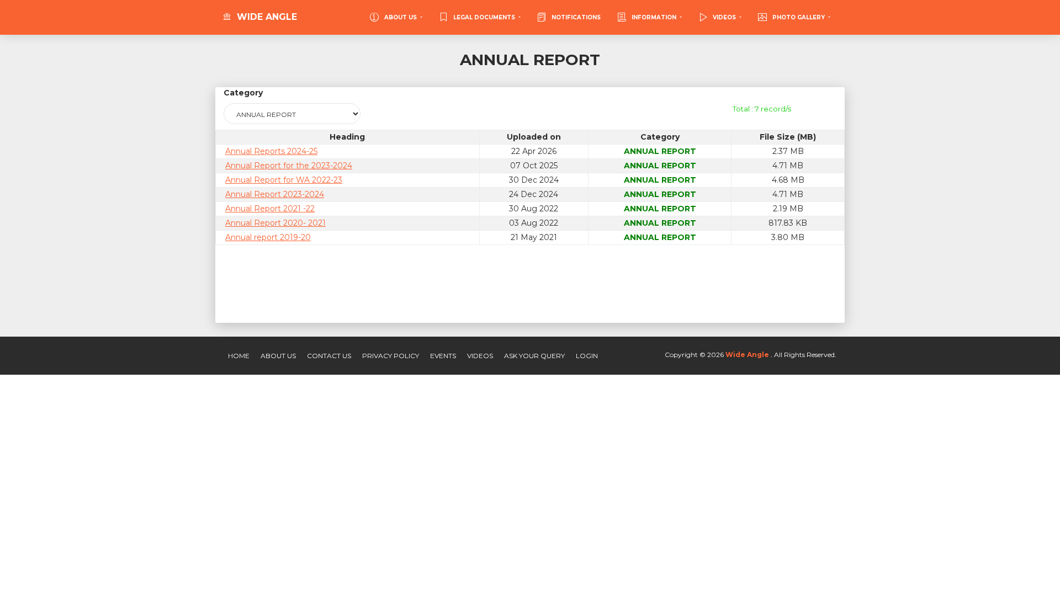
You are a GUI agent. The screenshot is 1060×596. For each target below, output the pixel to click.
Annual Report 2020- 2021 (275, 223)
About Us (278, 356)
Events (443, 356)
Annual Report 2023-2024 (274, 194)
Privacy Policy (390, 356)
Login (587, 356)
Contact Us (329, 356)
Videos (480, 356)
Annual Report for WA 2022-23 (283, 180)
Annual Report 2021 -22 (270, 209)
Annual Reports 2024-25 (271, 151)
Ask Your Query (534, 356)
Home (239, 356)
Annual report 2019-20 (268, 237)
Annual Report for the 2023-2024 (288, 166)
